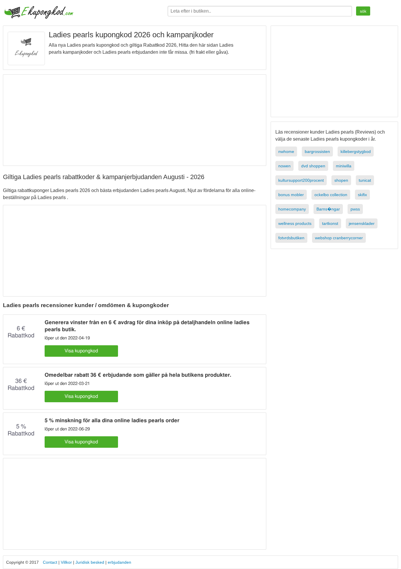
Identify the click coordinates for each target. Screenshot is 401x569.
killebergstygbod (356, 151)
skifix (362, 194)
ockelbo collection (330, 194)
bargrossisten (317, 151)
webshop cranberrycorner (339, 237)
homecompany (292, 209)
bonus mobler (291, 194)
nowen (284, 166)
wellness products (294, 223)
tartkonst (330, 223)
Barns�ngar (328, 209)
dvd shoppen (313, 166)
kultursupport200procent (301, 180)
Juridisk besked (90, 562)
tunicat (365, 180)
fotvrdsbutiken (291, 237)
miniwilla (343, 166)
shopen (341, 180)
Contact (50, 562)
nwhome (286, 151)
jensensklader (362, 223)
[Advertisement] (135, 120)
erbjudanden (119, 562)
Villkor (67, 562)
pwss (355, 209)
